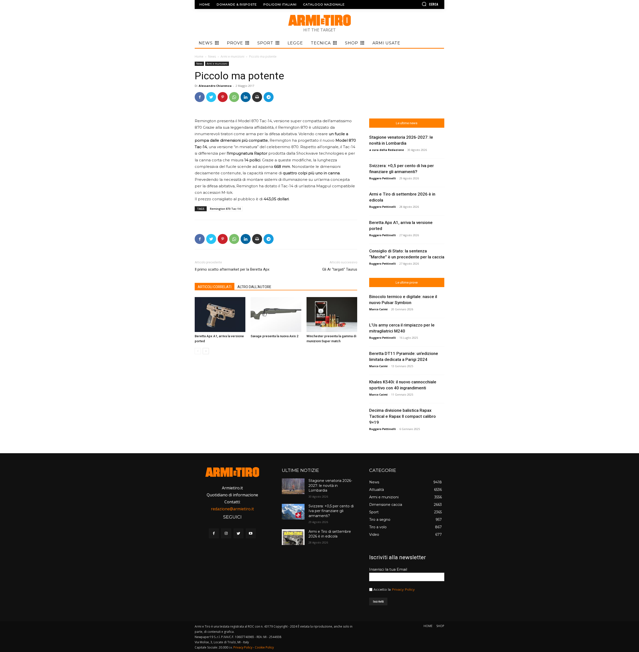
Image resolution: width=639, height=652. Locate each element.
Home (199, 56)
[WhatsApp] (234, 97)
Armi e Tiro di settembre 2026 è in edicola (330, 534)
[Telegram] (269, 97)
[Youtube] (251, 533)
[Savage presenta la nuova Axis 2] (276, 314)
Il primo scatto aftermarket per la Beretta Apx (232, 269)
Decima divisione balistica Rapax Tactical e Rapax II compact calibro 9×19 (402, 416)
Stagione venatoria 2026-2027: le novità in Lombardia (330, 485)
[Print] (257, 97)
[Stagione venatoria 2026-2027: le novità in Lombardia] (293, 486)
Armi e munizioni (232, 56)
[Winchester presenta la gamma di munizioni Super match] (332, 314)
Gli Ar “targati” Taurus (339, 269)
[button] (415, 3)
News (212, 56)
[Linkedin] (246, 97)
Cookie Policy (264, 647)
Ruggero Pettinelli (382, 178)
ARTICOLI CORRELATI (214, 287)
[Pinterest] (223, 97)
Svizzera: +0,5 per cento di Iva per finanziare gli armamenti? (331, 511)
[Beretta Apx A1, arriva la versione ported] (220, 314)
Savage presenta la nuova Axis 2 (274, 336)
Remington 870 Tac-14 (225, 209)
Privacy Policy (403, 589)
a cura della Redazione (386, 150)
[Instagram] (226, 533)
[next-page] (206, 351)
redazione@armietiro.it (232, 509)
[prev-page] (198, 351)
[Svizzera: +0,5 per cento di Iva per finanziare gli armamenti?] (293, 512)
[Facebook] (200, 97)
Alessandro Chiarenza (215, 86)
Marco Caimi (378, 309)
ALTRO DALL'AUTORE (254, 287)
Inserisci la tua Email (388, 569)
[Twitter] (211, 97)
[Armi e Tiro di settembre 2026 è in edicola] (293, 537)
